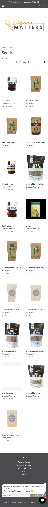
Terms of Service (24, 462)
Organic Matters (23, 502)
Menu (7, 6)
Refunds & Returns (24, 468)
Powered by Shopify (37, 502)
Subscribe (38, 495)
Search (24, 474)
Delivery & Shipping (24, 465)
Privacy (24, 471)
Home (4, 48)
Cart (44, 6)
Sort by (4, 58)
